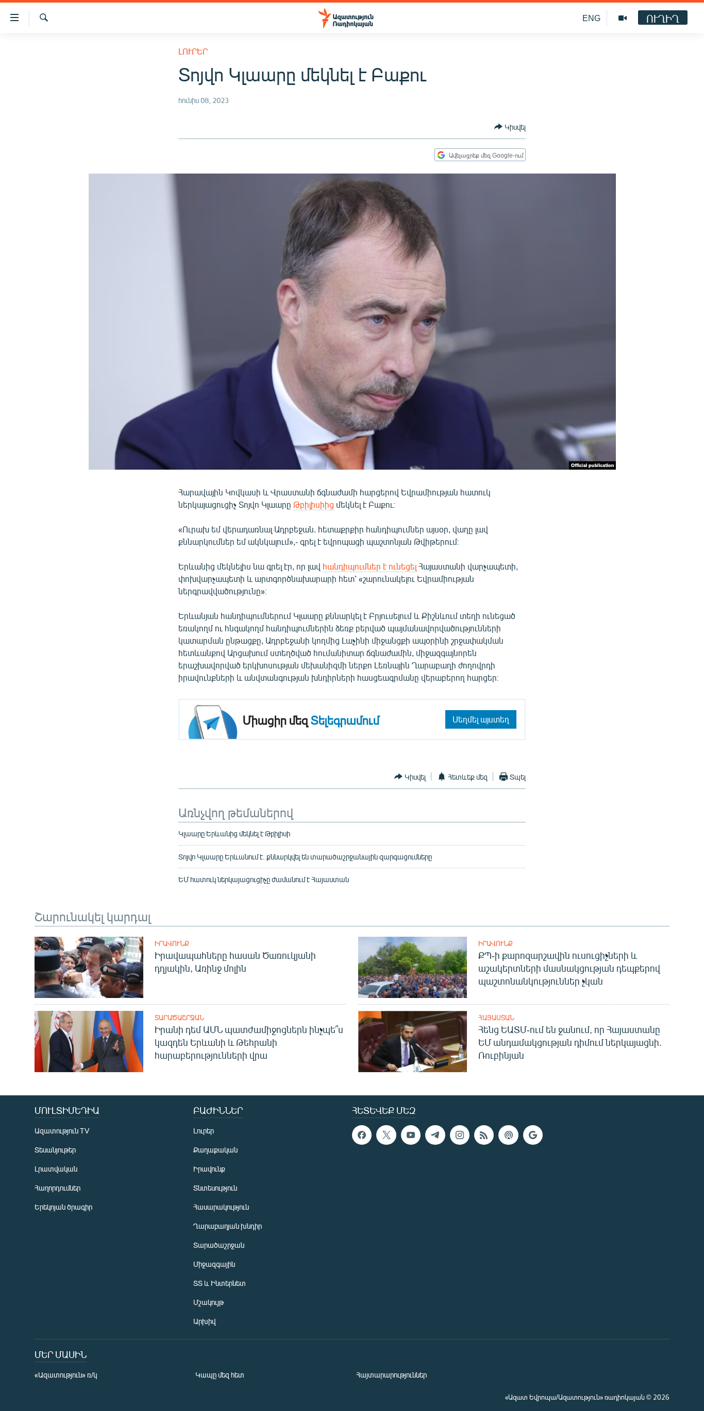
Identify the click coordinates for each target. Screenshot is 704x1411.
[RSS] (484, 1135)
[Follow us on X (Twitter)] (386, 1135)
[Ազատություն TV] (622, 18)
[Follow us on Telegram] (435, 1135)
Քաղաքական (215, 1149)
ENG (591, 18)
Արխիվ (204, 1321)
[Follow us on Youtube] (411, 1135)
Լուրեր (193, 51)
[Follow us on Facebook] (362, 1135)
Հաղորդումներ (57, 1187)
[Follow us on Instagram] (460, 1135)
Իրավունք (172, 943)
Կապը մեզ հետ (219, 1374)
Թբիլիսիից (313, 504)
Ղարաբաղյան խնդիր (227, 1225)
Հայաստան (496, 1017)
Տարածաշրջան (179, 1017)
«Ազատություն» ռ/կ (66, 1374)
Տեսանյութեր (55, 1149)
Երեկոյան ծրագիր (63, 1206)
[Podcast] (508, 1135)
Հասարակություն (221, 1206)
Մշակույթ (208, 1302)
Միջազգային (214, 1264)
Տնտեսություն (215, 1187)
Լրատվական (56, 1168)
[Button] (510, 127)
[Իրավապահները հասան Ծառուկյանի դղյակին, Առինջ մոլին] (89, 967)
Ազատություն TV (62, 1130)
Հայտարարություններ (391, 1374)
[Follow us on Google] (533, 1135)
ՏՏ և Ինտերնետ (219, 1283)
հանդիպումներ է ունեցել (369, 566)
